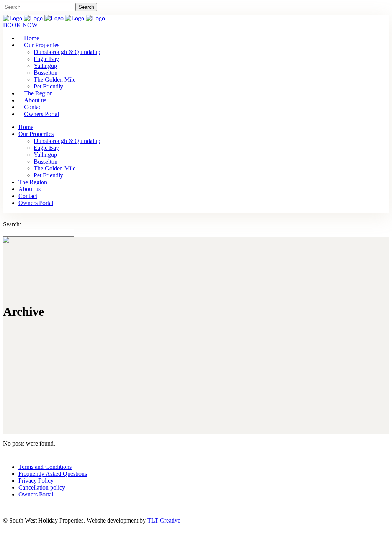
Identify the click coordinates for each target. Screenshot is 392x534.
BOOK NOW (20, 25)
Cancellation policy (41, 487)
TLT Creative (163, 520)
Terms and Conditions (45, 467)
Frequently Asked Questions (52, 473)
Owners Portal (35, 494)
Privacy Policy (36, 480)
